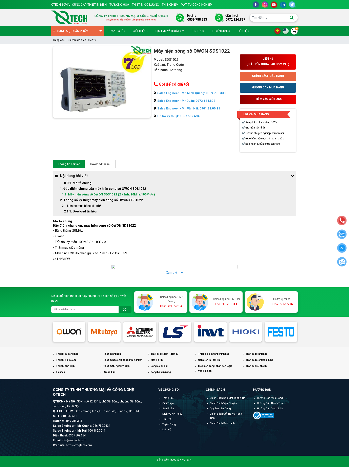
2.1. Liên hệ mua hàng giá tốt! (81, 206)
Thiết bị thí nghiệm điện (116, 366)
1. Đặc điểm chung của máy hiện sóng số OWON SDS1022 (103, 189)
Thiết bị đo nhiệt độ (256, 353)
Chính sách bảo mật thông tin (227, 397)
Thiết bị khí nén (112, 353)
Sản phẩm (168, 408)
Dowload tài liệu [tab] (100, 164)
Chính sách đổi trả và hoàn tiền (226, 415)
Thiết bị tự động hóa (67, 353)
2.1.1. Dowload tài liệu (80, 211)
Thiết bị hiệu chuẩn (256, 366)
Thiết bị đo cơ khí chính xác (213, 353)
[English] (287, 31)
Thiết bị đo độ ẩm (66, 360)
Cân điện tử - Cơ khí (209, 360)
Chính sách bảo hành (222, 423)
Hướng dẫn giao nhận (270, 408)
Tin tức (166, 418)
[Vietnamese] (278, 31)
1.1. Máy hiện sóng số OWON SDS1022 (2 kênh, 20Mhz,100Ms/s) (108, 194)
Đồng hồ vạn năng (161, 372)
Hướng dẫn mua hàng (270, 397)
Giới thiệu (168, 403)
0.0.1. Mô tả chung (78, 183)
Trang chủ (58, 39)
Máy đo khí (157, 360)
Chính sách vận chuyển (223, 403)
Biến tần (60, 372)
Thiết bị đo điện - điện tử (82, 39)
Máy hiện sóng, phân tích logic (215, 366)
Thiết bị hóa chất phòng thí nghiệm (122, 360)
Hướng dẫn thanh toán (270, 403)
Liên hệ (166, 429)
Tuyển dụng (169, 424)
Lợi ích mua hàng (256, 114)
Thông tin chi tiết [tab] (69, 164)
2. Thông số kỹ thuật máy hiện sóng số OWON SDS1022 (101, 200)
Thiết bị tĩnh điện (65, 366)
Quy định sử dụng (220, 408)
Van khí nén (204, 370)
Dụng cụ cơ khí (159, 366)
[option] (69, 332)
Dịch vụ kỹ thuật (172, 413)
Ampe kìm (109, 372)
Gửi (125, 309)
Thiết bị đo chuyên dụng (259, 360)
